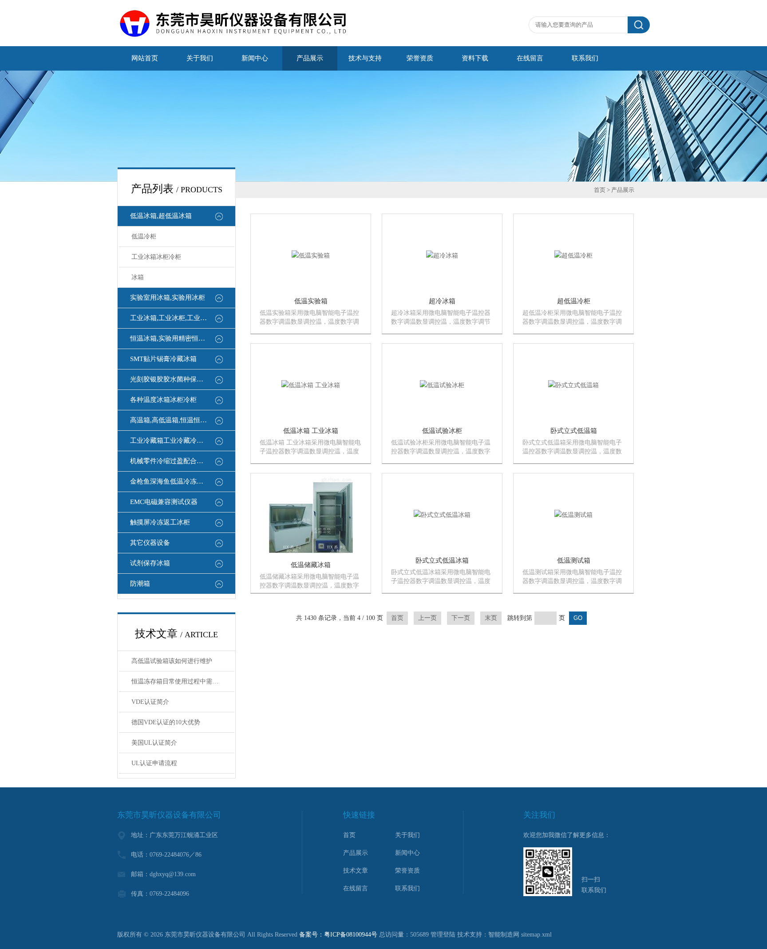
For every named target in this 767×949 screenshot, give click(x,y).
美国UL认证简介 (154, 742)
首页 (599, 190)
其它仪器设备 (150, 542)
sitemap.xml (536, 934)
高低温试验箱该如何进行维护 (171, 661)
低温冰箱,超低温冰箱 (161, 215)
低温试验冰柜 (442, 430)
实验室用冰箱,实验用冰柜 (167, 297)
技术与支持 (365, 58)
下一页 (460, 618)
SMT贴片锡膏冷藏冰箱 (163, 358)
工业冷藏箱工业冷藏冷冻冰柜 (173, 440)
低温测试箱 (573, 560)
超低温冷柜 (573, 301)
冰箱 (137, 277)
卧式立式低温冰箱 (442, 560)
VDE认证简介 (150, 702)
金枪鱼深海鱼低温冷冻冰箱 (170, 481)
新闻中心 (254, 58)
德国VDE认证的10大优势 (165, 722)
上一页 (427, 618)
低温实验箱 (311, 301)
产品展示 (310, 58)
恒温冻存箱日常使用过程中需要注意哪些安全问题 (182, 681)
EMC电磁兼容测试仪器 (164, 501)
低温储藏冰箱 (311, 564)
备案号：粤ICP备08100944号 (338, 934)
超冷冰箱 (442, 301)
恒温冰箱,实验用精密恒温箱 (171, 338)
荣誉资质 (420, 58)
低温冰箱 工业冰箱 (310, 430)
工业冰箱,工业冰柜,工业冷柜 (171, 318)
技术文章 (355, 870)
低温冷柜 (143, 236)
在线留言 (530, 58)
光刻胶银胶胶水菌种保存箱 (170, 379)
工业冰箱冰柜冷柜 (156, 257)
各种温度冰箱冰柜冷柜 (163, 399)
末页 (491, 618)
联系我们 (585, 58)
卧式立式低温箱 (573, 430)
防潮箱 (140, 583)
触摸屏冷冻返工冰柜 (160, 522)
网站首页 (144, 58)
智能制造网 (503, 934)
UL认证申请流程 (154, 763)
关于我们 (199, 58)
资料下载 (475, 58)
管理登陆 (443, 934)
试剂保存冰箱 (150, 563)
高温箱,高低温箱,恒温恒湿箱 (171, 420)
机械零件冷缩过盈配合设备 (170, 461)
